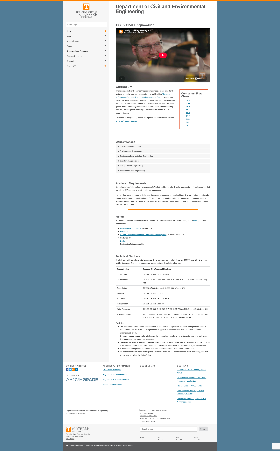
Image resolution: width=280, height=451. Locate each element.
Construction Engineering (130, 146)
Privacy (196, 437)
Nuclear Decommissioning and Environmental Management (143, 234)
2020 (188, 119)
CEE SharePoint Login (112, 369)
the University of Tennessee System (94, 445)
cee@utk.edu (150, 421)
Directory (160, 440)
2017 (188, 109)
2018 (188, 112)
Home (69, 31)
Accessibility (197, 440)
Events (142, 437)
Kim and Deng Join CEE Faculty (189, 385)
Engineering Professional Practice (116, 379)
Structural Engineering (129, 161)
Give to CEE (71, 66)
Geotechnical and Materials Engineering (136, 156)
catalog (196, 220)
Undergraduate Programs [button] (77, 51)
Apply (177, 437)
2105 (188, 103)
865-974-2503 (150, 418)
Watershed (124, 231)
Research (70, 61)
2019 (188, 116)
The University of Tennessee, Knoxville (86, 10)
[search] (86, 24)
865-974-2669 (165, 418)
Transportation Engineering (131, 165)
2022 (188, 125)
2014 (188, 100)
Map (141, 440)
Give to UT (179, 440)
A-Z (159, 437)
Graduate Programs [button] (74, 56)
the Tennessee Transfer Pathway (123, 445)
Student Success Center (112, 384)
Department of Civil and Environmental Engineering (160, 9)
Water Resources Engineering (132, 170)
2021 (188, 122)
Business (123, 241)
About (69, 36)
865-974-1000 (70, 439)
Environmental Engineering (131, 151)
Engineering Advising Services (115, 374)
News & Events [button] (73, 41)
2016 (188, 106)
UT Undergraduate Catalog (126, 121)
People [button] (69, 46)
